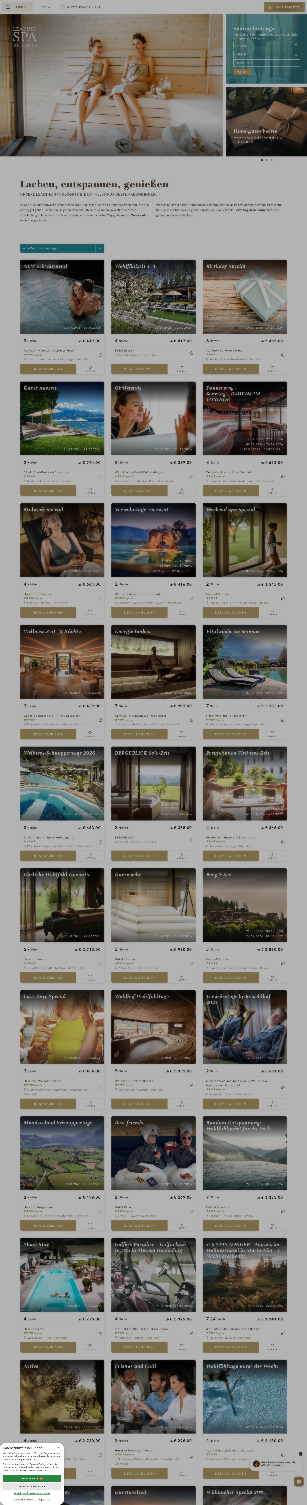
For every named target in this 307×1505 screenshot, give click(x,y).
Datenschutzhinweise (24, 1499)
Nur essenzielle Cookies (31, 1486)
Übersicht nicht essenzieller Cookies (32, 1493)
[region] (32, 1462)
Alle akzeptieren (30, 1478)
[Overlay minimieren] (59, 1448)
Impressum (44, 1499)
